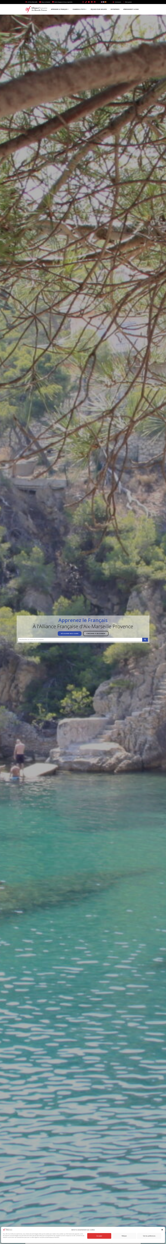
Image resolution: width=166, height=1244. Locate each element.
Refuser (124, 1236)
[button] (162, 1230)
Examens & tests (79, 9)
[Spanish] (105, 2)
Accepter (99, 1236)
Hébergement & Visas (131, 9)
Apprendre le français (59, 9)
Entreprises (115, 9)
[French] (103, 2)
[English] (102, 2)
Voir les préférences (149, 1236)
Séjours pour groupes (99, 9)
